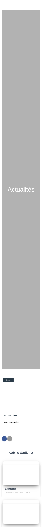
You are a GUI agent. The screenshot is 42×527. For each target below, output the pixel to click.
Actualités (10, 488)
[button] (38, 5)
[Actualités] (21, 473)
